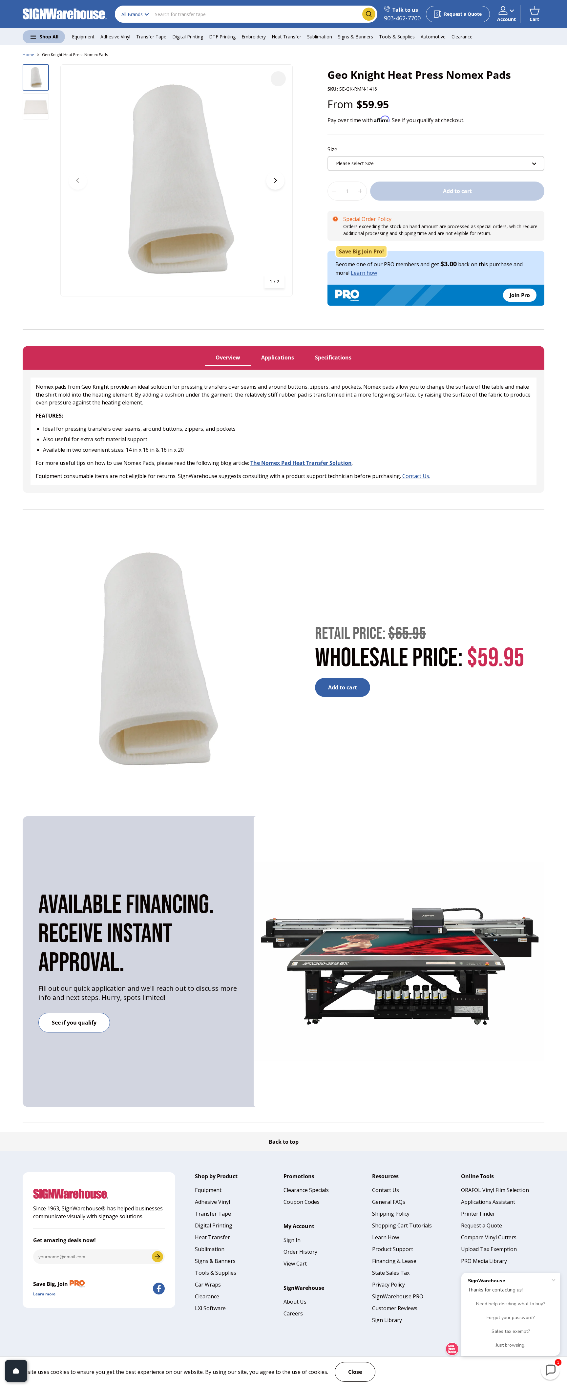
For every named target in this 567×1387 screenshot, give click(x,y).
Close (355, 1372)
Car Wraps (208, 1284)
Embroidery (254, 36)
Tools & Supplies (397, 36)
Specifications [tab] (333, 357)
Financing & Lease (394, 1261)
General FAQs (388, 1201)
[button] (534, 14)
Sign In (292, 1240)
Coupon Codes (302, 1201)
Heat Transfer (286, 36)
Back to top (284, 1141)
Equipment (83, 36)
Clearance (462, 36)
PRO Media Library (484, 1261)
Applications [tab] (277, 357)
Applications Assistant (488, 1201)
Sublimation (319, 36)
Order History (300, 1251)
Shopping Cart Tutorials (402, 1225)
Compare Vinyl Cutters (488, 1237)
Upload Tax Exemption (489, 1249)
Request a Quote (481, 1225)
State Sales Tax (391, 1272)
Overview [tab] (228, 357)
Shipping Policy (391, 1213)
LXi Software (210, 1308)
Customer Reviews (394, 1308)
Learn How (385, 1237)
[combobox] (246, 14)
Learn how (364, 272)
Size (332, 149)
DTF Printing (222, 36)
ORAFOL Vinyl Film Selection (495, 1190)
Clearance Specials (306, 1190)
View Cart (295, 1263)
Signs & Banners (355, 36)
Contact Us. (416, 476)
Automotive (433, 36)
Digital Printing (187, 36)
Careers (293, 1313)
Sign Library (387, 1320)
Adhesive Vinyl (115, 36)
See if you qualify (74, 1022)
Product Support (392, 1249)
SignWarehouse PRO (397, 1296)
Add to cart (457, 191)
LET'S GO (157, 1256)
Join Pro (520, 295)
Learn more (44, 1294)
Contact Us (385, 1190)
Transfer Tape (151, 36)
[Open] (16, 1371)
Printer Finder (478, 1213)
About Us (295, 1301)
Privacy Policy (388, 1284)
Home (28, 54)
